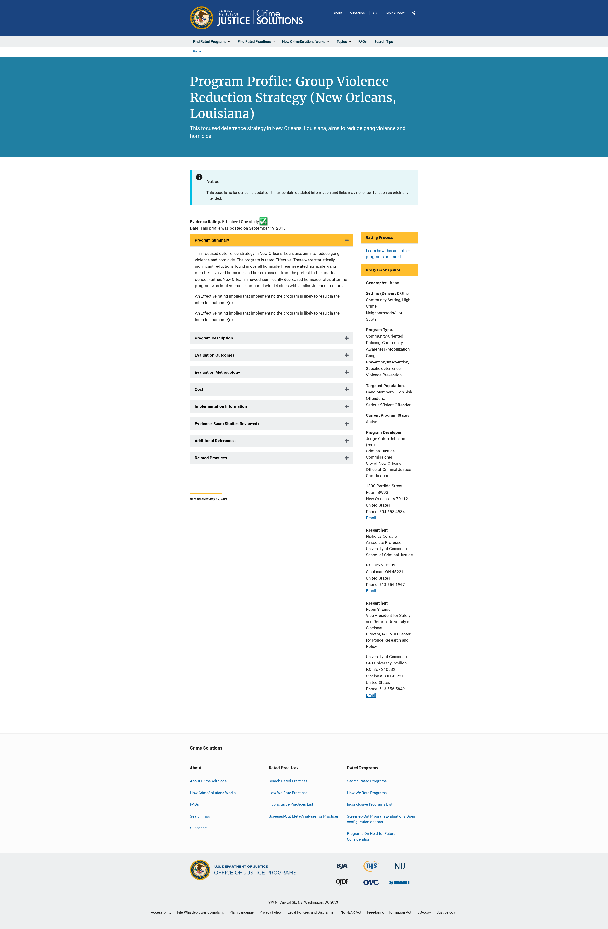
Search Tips (200, 816)
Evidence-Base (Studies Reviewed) (227, 423)
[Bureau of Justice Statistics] (371, 869)
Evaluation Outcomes (214, 355)
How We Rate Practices (288, 792)
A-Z (375, 13)
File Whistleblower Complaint (200, 912)
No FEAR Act (351, 912)
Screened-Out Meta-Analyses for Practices (304, 816)
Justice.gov (446, 912)
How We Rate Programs (367, 792)
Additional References (215, 440)
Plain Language (242, 912)
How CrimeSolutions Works (213, 792)
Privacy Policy (271, 912)
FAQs (194, 804)
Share (415, 13)
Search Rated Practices (288, 781)
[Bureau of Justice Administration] (342, 864)
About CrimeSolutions (208, 781)
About (337, 13)
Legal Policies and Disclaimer (311, 912)
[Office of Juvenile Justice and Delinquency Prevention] (342, 883)
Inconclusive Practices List (291, 804)
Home (197, 51)
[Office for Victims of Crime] (371, 882)
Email (371, 517)
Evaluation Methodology (217, 372)
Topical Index (395, 13)
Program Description (214, 338)
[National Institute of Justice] (400, 864)
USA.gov (424, 912)
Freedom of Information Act (389, 912)
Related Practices (211, 457)
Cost (199, 389)
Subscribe (357, 13)
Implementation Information (221, 406)
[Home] (260, 18)
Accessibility (161, 912)
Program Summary (212, 240)
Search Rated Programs (367, 781)
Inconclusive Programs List (369, 804)
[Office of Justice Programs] (201, 17)
